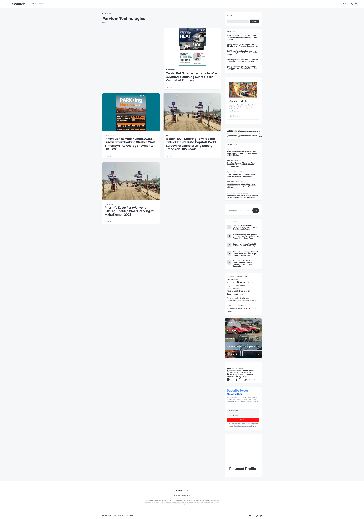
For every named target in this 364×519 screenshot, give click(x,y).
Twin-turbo (254, 308)
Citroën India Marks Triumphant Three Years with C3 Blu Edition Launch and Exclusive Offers (241, 164)
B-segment (229, 286)
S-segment (230, 303)
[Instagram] (257, 516)
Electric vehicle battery (235, 288)
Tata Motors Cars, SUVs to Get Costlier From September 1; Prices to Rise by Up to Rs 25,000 (242, 68)
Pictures (172, 70)
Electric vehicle (249, 286)
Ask (256, 211)
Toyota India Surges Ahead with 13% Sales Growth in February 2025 (246, 245)
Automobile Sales (232, 279)
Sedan (235, 303)
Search (229, 16)
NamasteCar (18, 3)
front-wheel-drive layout (238, 298)
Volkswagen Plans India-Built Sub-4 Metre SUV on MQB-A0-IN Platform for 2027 (242, 60)
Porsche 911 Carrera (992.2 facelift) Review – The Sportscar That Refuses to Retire (245, 227)
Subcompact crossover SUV (236, 309)
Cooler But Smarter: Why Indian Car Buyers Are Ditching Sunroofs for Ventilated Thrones (191, 76)
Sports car (240, 303)
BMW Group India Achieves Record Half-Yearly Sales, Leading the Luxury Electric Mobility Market (242, 153)
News (167, 70)
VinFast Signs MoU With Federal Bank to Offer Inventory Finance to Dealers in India (242, 45)
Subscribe (243, 420)
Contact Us (186, 495)
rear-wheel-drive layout (249, 301)
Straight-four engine (235, 305)
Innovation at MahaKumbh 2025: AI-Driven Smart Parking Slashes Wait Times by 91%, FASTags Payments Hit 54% (131, 144)
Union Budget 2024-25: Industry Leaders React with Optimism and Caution (242, 175)
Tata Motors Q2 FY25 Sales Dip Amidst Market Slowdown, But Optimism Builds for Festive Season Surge (244, 263)
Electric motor (239, 285)
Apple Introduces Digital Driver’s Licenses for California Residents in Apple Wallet (242, 196)
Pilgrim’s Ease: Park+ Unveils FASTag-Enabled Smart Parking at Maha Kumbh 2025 (129, 211)
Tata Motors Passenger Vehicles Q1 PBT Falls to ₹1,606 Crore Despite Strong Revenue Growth (246, 253)
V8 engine (229, 311)
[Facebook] (261, 516)
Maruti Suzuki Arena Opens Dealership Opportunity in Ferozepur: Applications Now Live (241, 186)
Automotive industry (240, 282)
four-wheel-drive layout (238, 290)
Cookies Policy (118, 515)
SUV (247, 308)
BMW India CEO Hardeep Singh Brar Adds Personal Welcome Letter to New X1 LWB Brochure (242, 37)
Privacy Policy (106, 515)
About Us (177, 495)
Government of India (234, 301)
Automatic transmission (237, 276)
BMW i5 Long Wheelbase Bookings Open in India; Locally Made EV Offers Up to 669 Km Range (242, 52)
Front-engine (235, 294)
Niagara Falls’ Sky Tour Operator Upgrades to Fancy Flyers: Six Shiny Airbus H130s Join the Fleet (246, 236)
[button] (7, 3)
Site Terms (129, 515)
